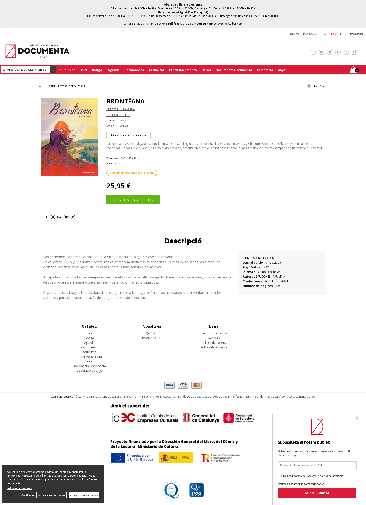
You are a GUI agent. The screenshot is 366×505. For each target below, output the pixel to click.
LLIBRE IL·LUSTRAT (117, 120)
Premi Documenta (183, 70)
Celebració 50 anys (271, 70)
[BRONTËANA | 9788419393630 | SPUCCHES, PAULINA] (69, 137)
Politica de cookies (214, 343)
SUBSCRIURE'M (317, 493)
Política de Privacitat (214, 347)
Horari (206, 70)
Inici (84, 70)
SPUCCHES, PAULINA (120, 109)
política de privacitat (331, 475)
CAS (333, 34)
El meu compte (355, 34)
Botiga (97, 70)
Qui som (294, 34)
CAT (325, 34)
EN (341, 34)
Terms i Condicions (214, 333)
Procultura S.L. (310, 34)
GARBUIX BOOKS (118, 115)
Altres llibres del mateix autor (128, 135)
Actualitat (156, 70)
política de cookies (19, 488)
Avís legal (214, 338)
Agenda (114, 70)
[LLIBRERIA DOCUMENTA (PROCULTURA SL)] (37, 55)
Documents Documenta (234, 70)
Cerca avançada (66, 69)
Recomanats (134, 70)
